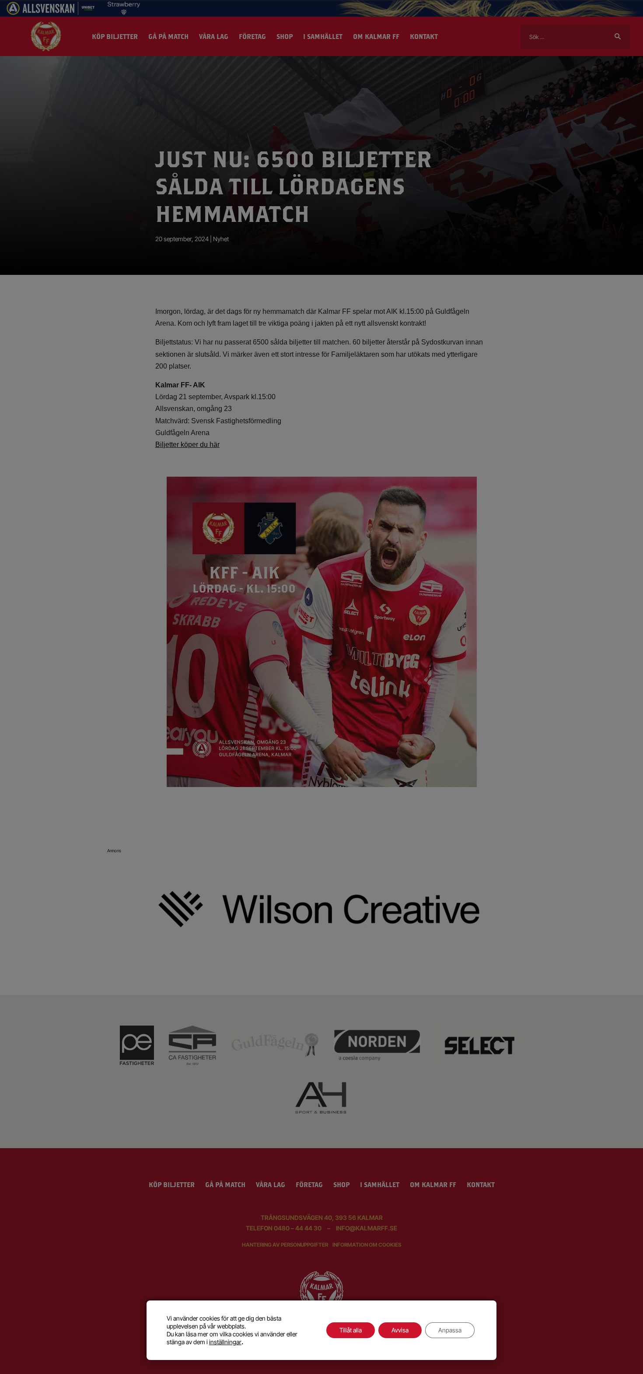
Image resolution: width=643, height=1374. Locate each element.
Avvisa (400, 1330)
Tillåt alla (350, 1330)
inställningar (225, 1342)
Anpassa (449, 1330)
